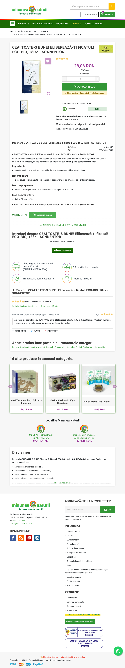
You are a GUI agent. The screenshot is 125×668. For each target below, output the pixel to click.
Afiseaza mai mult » (62, 483)
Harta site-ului (73, 585)
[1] (57, 58)
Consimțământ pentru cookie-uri (80, 621)
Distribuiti (20, 331)
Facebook (13, 538)
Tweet (36, 331)
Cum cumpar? (73, 540)
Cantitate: (84, 74)
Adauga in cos (42, 214)
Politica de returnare (75, 548)
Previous (10, 386)
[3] (62, 58)
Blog (69, 565)
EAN (69, 150)
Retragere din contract (76, 552)
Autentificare (89, 14)
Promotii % (23, 24)
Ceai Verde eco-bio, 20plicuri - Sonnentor (26, 401)
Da (109, 509)
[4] (64, 58)
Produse (15, 347)
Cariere (70, 535)
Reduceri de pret (74, 606)
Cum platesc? (73, 544)
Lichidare (76, 24)
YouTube (29, 538)
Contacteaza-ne (73, 581)
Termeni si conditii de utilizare (79, 561)
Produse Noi (72, 598)
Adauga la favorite (48, 61)
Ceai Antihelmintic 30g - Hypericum (62, 401)
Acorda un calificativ (49, 306)
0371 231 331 (19, 520)
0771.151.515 (84, 440)
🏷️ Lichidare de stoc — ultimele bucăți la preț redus (62, 657)
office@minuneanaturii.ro (21, 523)
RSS (21, 538)
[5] (67, 58)
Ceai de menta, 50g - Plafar (96, 401)
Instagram (37, 538)
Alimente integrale (46, 347)
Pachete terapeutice (42, 24)
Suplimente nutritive (28, 347)
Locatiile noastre (74, 577)
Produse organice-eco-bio (94, 347)
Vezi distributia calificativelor (24, 306)
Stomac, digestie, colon (65, 347)
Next (115, 386)
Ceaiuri (79, 347)
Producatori (72, 610)
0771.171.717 (40, 440)
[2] (60, 58)
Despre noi (71, 557)
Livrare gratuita (73, 531)
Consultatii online (94, 24)
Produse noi (62, 24)
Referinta (72, 147)
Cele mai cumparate (75, 602)
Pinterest (52, 331)
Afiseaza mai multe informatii (64, 225)
